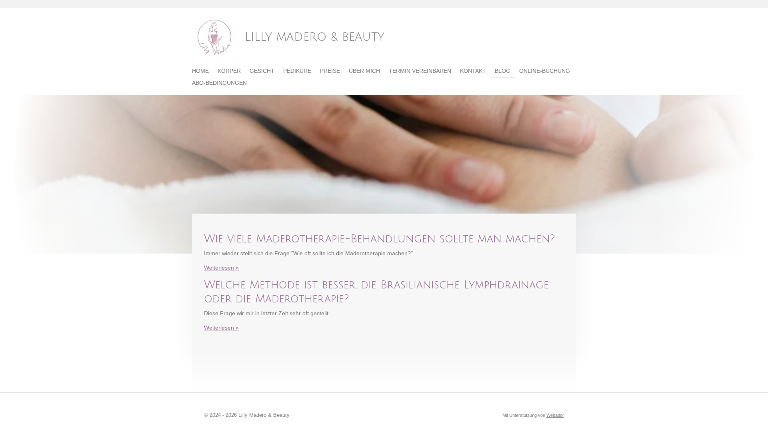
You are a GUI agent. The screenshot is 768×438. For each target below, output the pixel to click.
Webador (555, 415)
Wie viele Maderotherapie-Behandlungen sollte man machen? (379, 239)
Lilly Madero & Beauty (314, 37)
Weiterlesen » (221, 267)
